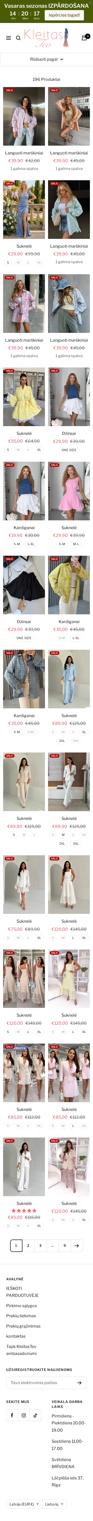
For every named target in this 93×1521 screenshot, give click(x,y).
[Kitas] (77, 1246)
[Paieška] (18, 38)
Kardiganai (24, 527)
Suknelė (24, 246)
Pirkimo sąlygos (21, 1305)
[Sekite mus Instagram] (23, 1415)
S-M (17, 544)
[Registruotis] (79, 1383)
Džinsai (69, 433)
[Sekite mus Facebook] (12, 1415)
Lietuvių (51, 1504)
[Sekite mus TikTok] (35, 1415)
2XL (62, 741)
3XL (76, 843)
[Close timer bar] (90, 2)
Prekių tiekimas (21, 1315)
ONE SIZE (68, 450)
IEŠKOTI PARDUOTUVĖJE (22, 1292)
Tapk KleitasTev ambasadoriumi (21, 1350)
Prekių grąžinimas (23, 1326)
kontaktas (16, 1336)
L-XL (31, 544)
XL (39, 450)
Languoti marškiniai (24, 153)
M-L (76, 544)
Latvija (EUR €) (22, 1504)
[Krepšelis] (84, 38)
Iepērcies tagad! (64, 15)
